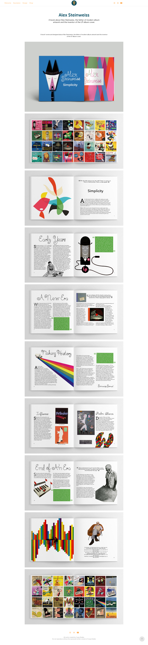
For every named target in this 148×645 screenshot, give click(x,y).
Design (25, 3)
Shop (31, 3)
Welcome (7, 3)
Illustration (16, 3)
